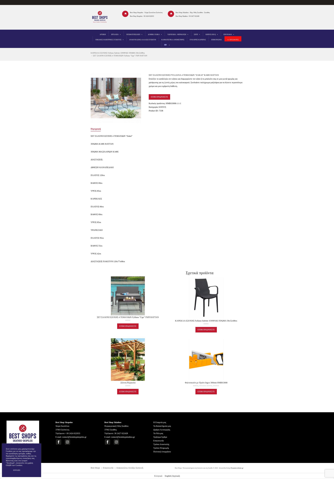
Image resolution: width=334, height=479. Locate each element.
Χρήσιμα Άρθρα (160, 437)
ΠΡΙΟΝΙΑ (216, 385)
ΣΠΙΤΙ (196, 34)
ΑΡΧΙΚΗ (103, 34)
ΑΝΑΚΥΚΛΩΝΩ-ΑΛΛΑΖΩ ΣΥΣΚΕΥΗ (142, 40)
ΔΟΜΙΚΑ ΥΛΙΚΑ (154, 34)
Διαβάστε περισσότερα (128, 298)
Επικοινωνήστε (159, 97)
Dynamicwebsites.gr (237, 468)
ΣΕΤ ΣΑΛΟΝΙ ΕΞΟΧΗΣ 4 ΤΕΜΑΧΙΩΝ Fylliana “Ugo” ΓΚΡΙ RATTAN (120, 56)
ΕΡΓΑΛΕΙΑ (115, 34)
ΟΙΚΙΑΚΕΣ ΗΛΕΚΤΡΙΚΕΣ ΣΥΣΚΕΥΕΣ (108, 40)
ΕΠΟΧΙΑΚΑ (227, 34)
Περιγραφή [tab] (96, 129)
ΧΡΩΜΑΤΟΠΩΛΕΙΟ (133, 34)
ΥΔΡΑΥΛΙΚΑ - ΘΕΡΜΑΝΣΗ (176, 34)
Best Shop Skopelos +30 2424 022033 (142, 16)
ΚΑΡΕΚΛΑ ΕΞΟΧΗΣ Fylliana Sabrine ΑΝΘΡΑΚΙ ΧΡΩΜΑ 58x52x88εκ (118, 53)
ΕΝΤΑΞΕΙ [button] (16, 470)
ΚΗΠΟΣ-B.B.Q (211, 34)
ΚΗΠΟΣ (162, 107)
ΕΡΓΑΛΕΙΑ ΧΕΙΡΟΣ (205, 385)
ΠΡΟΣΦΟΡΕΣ (234, 40)
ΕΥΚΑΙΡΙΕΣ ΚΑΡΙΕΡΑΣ (198, 40)
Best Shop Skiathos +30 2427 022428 (187, 16)
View (128, 292)
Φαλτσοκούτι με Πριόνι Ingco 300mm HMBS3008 (206, 383)
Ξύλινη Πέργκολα (127, 383)
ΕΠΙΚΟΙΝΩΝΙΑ (216, 40)
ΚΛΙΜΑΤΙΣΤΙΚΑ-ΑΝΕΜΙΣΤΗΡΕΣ (172, 40)
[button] (8, 470)
